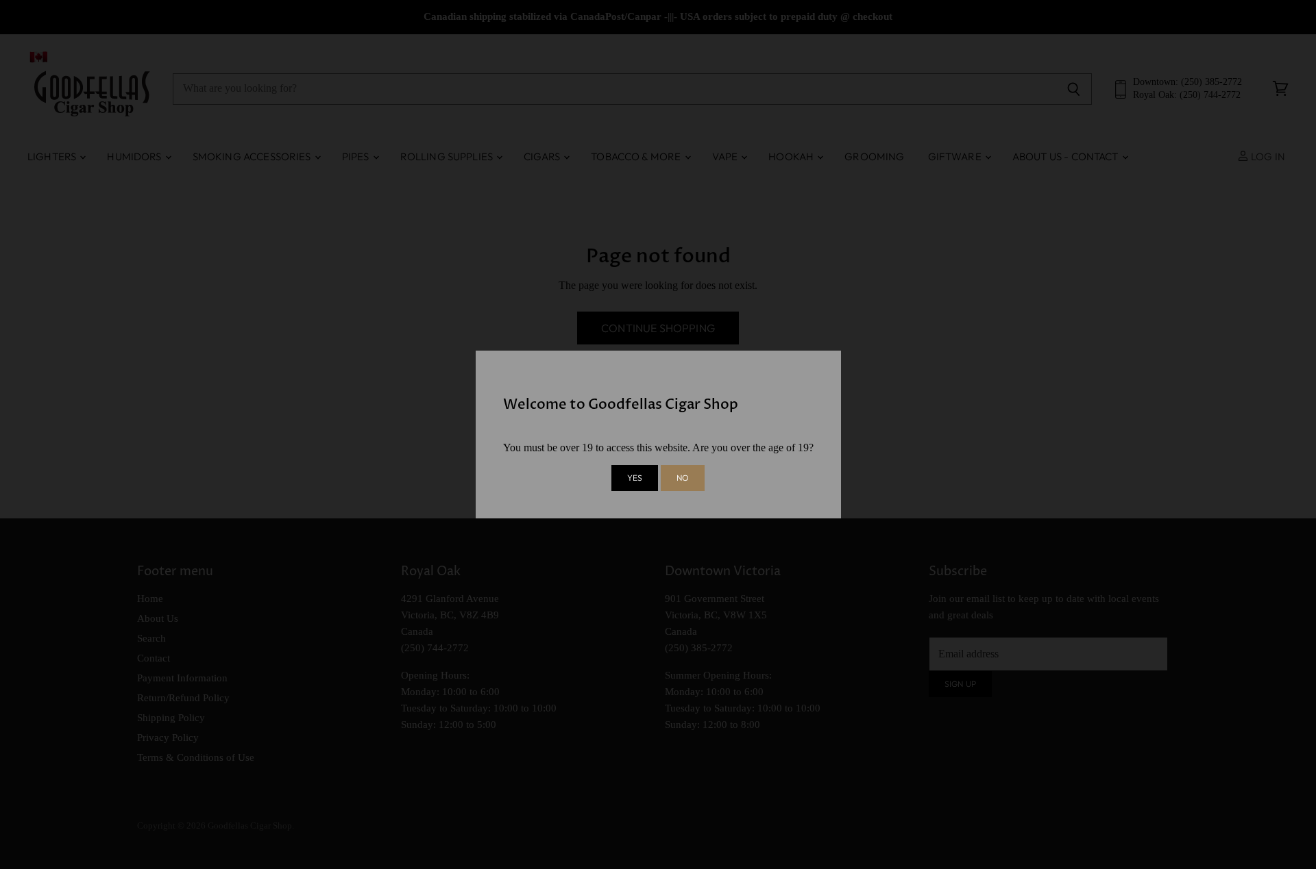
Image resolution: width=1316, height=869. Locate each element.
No (683, 478)
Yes (634, 478)
